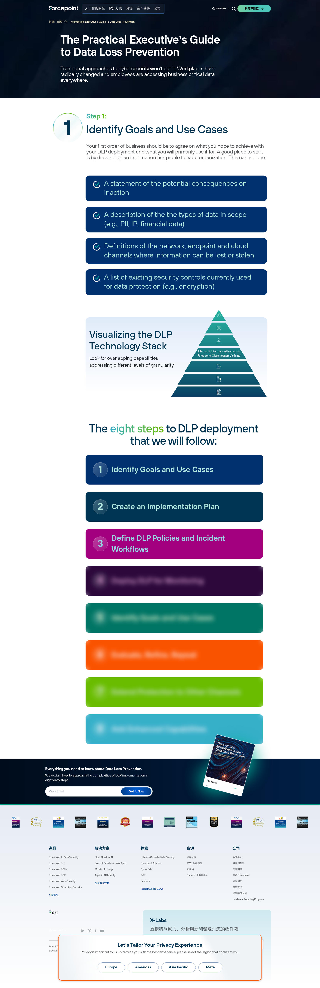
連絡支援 (237, 887)
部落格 (190, 869)
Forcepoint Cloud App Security (65, 887)
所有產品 (53, 895)
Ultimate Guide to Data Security (158, 857)
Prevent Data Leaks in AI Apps (110, 863)
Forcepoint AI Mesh (151, 863)
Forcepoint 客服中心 (197, 875)
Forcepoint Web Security (62, 881)
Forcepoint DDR (57, 875)
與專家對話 (252, 8)
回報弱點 (237, 881)
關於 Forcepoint (241, 875)
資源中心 (61, 22)
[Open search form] (234, 9)
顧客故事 (191, 857)
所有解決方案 (102, 883)
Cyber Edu (146, 869)
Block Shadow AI (104, 857)
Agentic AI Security (105, 875)
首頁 (51, 22)
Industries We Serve (152, 889)
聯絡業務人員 (240, 893)
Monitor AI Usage (104, 869)
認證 (143, 875)
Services (145, 881)
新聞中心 (237, 857)
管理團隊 (237, 869)
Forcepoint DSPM (58, 869)
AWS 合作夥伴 (194, 863)
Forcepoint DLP (57, 863)
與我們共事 (238, 863)
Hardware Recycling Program (248, 899)
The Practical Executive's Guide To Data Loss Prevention (102, 22)
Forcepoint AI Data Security (63, 857)
